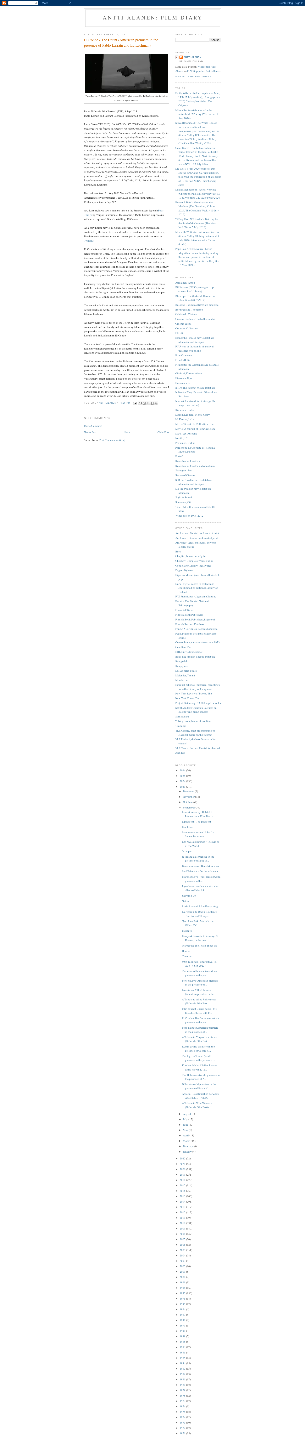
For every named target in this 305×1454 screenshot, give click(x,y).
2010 (183, 1223)
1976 (183, 1406)
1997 (183, 1293)
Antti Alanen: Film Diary (153, 17)
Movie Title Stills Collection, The (194, 424)
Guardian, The (183, 647)
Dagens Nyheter (184, 570)
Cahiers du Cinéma (186, 314)
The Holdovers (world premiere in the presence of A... (201, 1077)
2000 (183, 1277)
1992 (183, 1320)
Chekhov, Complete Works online (194, 561)
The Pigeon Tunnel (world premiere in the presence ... (198, 1058)
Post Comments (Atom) (112, 440)
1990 (183, 1331)
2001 (183, 1271)
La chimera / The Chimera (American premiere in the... (199, 992)
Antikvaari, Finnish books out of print (196, 538)
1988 (183, 1342)
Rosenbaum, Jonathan (187, 461)
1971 (183, 1433)
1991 (183, 1325)
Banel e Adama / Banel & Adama (200, 866)
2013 (183, 1207)
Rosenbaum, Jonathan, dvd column (195, 466)
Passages (187, 930)
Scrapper (187, 851)
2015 (183, 1196)
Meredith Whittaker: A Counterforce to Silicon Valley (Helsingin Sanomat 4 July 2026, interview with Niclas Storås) (197, 238)
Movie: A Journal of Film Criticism (195, 429)
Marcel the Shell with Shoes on (199, 945)
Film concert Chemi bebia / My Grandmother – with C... (199, 1011)
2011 (183, 1218)
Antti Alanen (192, 57)
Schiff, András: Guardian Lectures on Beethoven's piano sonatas (196, 710)
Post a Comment (93, 426)
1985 (183, 1358)
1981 (183, 1379)
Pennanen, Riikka (185, 443)
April (186, 1135)
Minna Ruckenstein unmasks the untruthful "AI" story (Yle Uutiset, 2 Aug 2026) (196, 114)
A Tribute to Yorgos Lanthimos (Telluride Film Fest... (199, 1039)
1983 (183, 1368)
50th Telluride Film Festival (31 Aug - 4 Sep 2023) (200, 964)
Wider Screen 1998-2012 (189, 515)
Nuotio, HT (181, 438)
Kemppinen (181, 666)
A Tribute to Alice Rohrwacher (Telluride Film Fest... (199, 1001)
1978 (183, 1395)
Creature (187, 956)
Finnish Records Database (189, 624)
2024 (183, 781)
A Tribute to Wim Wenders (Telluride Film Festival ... (198, 1105)
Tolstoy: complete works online (193, 721)
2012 (183, 1212)
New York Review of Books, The (193, 693)
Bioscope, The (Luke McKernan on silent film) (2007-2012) (195, 298)
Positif (179, 456)
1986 (183, 1352)
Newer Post (90, 432)
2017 (183, 1185)
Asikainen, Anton (185, 282)
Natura (185, 901)
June (186, 1124)
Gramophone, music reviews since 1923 (197, 642)
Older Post (163, 432)
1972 (183, 1428)
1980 (183, 1385)
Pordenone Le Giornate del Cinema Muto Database (195, 450)
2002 (183, 1266)
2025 (183, 776)
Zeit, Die (180, 753)
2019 (183, 1174)
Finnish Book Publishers (189, 615)
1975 (183, 1412)
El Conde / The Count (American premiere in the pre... (200, 1020)
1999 (183, 1282)
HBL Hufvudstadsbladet (189, 652)
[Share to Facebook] (152, 403)
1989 (183, 1336)
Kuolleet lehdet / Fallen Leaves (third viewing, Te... (199, 1067)
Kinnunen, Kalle (184, 410)
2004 (183, 1255)
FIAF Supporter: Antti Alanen (203, 71)
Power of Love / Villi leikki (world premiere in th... (201, 879)
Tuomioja (180, 726)
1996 (183, 1298)
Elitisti (179, 333)
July (185, 1119)
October (188, 802)
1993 (183, 1315)
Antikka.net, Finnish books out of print (197, 533)
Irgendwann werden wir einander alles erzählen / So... (200, 888)
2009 (183, 1228)
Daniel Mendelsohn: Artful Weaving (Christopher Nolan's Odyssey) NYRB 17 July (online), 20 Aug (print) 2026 (198, 193)
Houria (186, 951)
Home (127, 432)
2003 (183, 1261)
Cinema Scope (183, 323)
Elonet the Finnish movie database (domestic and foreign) (194, 340)
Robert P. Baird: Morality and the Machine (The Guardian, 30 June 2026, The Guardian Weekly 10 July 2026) (197, 208)
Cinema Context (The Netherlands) (195, 319)
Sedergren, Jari (183, 470)
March (187, 1141)
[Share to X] (148, 403)
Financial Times (184, 610)
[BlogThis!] (144, 403)
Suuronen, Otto (183, 502)
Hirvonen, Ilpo (183, 378)
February (188, 1146)
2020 (183, 1169)
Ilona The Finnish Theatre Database (195, 656)
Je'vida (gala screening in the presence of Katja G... (198, 859)
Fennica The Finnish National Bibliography (192, 603)
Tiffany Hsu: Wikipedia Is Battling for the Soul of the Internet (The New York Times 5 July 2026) (196, 223)
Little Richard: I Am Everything (200, 906)
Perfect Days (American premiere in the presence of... (200, 983)
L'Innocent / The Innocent (196, 821)
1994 (183, 1309)
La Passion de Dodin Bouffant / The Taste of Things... (199, 914)
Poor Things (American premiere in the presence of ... (200, 1030)
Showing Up (189, 895)
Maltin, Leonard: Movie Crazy (192, 414)
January (187, 1151)
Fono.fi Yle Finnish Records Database (196, 629)
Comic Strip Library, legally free (193, 565)
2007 (183, 1239)
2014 (183, 1201)
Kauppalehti (182, 661)
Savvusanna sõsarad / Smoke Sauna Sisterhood (198, 834)
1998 (183, 1288)
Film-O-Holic (182, 360)
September (189, 807)
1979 (183, 1390)
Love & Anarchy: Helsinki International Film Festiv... (198, 814)
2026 (183, 770)
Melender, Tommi (185, 675)
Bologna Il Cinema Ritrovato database (196, 305)
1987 (183, 1347)
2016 (183, 1191)
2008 (183, 1234)
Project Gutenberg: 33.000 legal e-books (198, 703)
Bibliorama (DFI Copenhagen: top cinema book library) (194, 289)
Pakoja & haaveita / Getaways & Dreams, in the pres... (200, 938)
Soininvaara (182, 716)
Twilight (89, 241)
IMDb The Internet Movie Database (195, 388)
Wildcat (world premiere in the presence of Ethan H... (199, 1086)
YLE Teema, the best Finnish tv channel (197, 748)
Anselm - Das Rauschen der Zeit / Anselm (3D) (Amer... (200, 1096)
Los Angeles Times (186, 670)
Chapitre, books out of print (190, 556)
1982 (183, 1374)
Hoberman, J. (182, 383)
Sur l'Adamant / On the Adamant (200, 871)
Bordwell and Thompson (189, 309)
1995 (183, 1304)
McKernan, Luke (184, 419)
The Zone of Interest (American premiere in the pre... (199, 973)
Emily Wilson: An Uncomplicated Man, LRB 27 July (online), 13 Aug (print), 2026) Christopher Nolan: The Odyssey (197, 99)
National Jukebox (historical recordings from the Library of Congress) (197, 687)
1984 (183, 1363)
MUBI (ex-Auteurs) (186, 433)
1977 (183, 1401)
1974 (183, 1417)
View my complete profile (193, 76)
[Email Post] (134, 403)
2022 (183, 1158)
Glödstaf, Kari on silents (188, 373)
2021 (183, 1164)
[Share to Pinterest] (156, 403)
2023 (183, 786)
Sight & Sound (183, 497)
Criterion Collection (186, 328)
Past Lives (187, 827)
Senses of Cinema (185, 475)
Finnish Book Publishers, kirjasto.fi (195, 619)
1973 (183, 1422)
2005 (183, 1250)
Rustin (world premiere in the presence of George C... (198, 1048)
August (187, 1114)
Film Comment (183, 355)
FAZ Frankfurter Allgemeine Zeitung (195, 596)
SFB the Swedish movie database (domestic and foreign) (193, 482)
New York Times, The (187, 698)
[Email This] (140, 403)
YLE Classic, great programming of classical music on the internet (195, 733)
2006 (183, 1244)
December (189, 791)
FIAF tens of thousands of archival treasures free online (194, 348)
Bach (178, 551)
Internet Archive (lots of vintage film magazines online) (195, 403)
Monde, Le (181, 680)
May (186, 1130)
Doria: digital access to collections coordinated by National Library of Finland (196, 588)
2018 (183, 1180)
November (189, 797)
